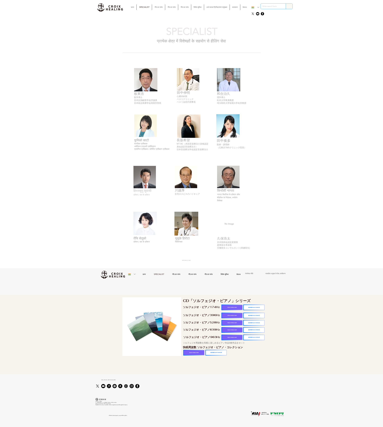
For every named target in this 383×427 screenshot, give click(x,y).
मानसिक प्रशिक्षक (140, 143)
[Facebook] (262, 13)
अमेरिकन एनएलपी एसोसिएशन (145, 146)
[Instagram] (132, 386)
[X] (252, 13)
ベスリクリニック (185, 99)
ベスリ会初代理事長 (186, 102)
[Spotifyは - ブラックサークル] (115, 386)
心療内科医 (182, 96)
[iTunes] (109, 386)
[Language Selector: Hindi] (255, 7)
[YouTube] (257, 13)
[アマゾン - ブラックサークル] (120, 386)
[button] (197, 7)
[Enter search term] (289, 6)
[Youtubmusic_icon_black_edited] (126, 386)
